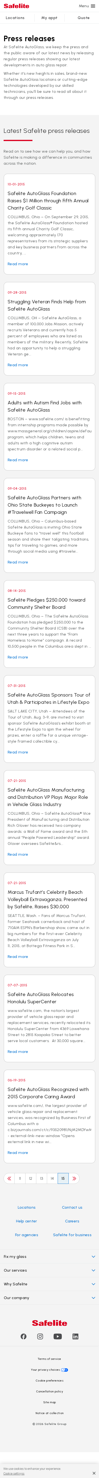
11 (20, 1178)
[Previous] (9, 1178)
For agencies (26, 1235)
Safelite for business (72, 1235)
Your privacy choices (45, 1369)
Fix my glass (15, 1256)
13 (41, 1178)
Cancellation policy (49, 1391)
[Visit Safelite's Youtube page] (58, 1338)
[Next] (74, 1178)
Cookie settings (14, 1473)
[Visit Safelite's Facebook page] (23, 1338)
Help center (26, 1221)
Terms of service (49, 1359)
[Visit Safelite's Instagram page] (40, 1338)
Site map (49, 1402)
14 (52, 1178)
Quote (84, 17)
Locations (15, 17)
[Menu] (93, 6)
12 (30, 1178)
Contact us (72, 1207)
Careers (72, 1221)
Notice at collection (49, 1413)
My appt (49, 17)
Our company (17, 1297)
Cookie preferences (49, 1380)
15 (63, 1178)
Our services (15, 1270)
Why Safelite (15, 1284)
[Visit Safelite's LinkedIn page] (75, 1338)
